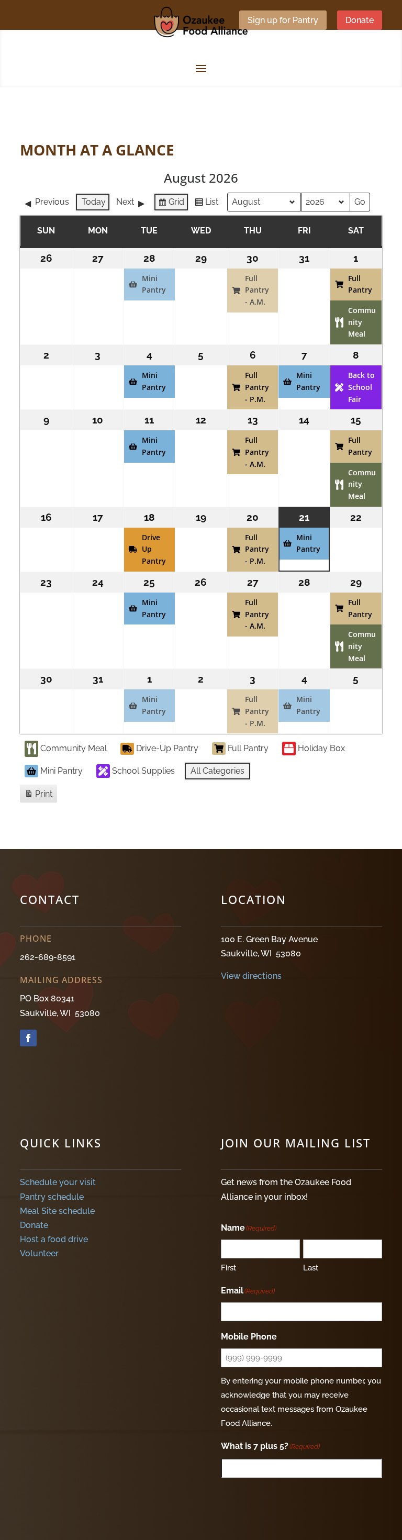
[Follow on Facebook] (28, 1038)
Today (94, 202)
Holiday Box (321, 748)
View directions (251, 976)
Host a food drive (54, 1239)
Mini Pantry (61, 771)
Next (125, 202)
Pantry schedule (52, 1197)
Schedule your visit (58, 1182)
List (206, 204)
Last (310, 1268)
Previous (52, 202)
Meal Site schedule (57, 1211)
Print (38, 796)
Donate (359, 20)
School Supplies (143, 771)
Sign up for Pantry (283, 20)
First (228, 1268)
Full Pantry (248, 748)
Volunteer (39, 1253)
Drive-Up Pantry (167, 748)
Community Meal (73, 748)
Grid (171, 204)
